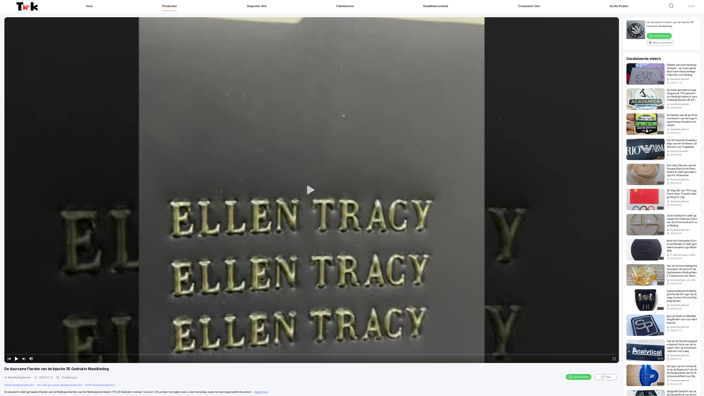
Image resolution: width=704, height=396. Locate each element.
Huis (89, 6)
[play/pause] (16, 358)
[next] (23, 358)
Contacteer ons (529, 6)
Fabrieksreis (345, 6)
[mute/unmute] (31, 358)
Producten (169, 6)
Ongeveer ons (257, 6)
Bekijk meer (261, 391)
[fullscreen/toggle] (614, 358)
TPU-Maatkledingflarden (101, 385)
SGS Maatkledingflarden (20, 385)
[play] (311, 190)
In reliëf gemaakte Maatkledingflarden (60, 385)
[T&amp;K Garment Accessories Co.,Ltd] (27, 6)
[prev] (9, 358)
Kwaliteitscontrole (435, 6)
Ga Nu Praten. (619, 6)
